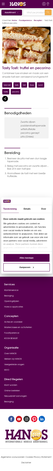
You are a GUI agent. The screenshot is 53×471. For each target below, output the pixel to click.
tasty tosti (7, 85)
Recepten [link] (38, 20)
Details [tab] (27, 209)
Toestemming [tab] (10, 209)
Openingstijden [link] (11, 301)
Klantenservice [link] (11, 290)
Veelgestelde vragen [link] (14, 364)
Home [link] (14, 20)
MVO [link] (6, 369)
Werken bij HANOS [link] (13, 358)
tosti (24, 85)
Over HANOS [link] (10, 353)
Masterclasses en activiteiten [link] (18, 327)
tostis (17, 85)
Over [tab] (43, 209)
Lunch (40, 85)
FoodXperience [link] (11, 332)
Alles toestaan (26, 258)
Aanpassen (24, 267)
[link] (21, 4)
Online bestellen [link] (12, 390)
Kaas (32, 85)
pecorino (15, 92)
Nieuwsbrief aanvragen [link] (15, 396)
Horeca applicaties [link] (13, 306)
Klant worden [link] (10, 385)
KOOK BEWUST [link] (11, 338)
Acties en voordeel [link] (13, 321)
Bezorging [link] (9, 295)
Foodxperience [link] (25, 20)
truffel (6, 92)
